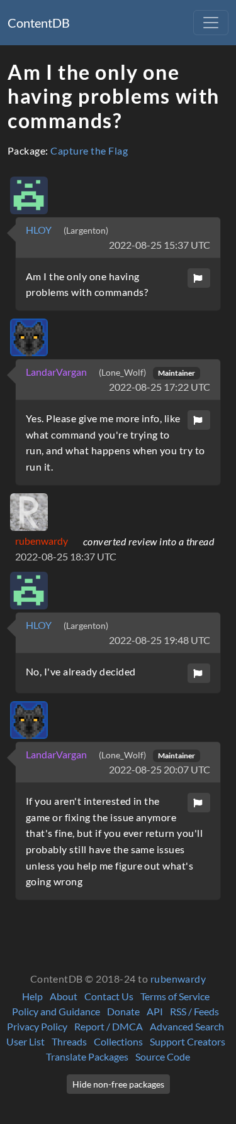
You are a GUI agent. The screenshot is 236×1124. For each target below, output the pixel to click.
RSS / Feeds (194, 1011)
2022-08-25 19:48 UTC (159, 640)
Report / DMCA (108, 1026)
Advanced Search (187, 1026)
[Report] (199, 278)
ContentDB (39, 22)
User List (25, 1041)
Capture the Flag (89, 150)
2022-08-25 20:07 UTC (159, 769)
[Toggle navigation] (210, 22)
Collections (118, 1041)
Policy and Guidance (56, 1011)
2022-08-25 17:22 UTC (159, 387)
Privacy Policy (37, 1026)
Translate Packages (87, 1056)
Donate (123, 1011)
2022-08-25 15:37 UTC (159, 245)
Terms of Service (175, 996)
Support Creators (187, 1041)
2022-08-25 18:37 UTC (65, 556)
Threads (69, 1041)
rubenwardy (41, 541)
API (155, 1011)
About (63, 996)
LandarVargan (57, 372)
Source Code (162, 1056)
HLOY (39, 230)
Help (32, 996)
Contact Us (108, 996)
